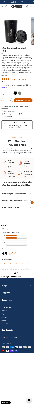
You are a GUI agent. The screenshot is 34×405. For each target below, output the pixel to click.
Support (6, 292)
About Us (4, 310)
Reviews (4, 320)
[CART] (31, 6)
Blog (3, 314)
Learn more (5, 108)
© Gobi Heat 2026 (6, 343)
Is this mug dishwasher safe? (14, 193)
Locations (4, 317)
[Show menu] (2, 6)
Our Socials (7, 329)
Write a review (21, 79)
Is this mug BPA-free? (11, 207)
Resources (7, 299)
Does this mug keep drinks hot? (15, 200)
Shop (4, 285)
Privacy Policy (5, 324)
